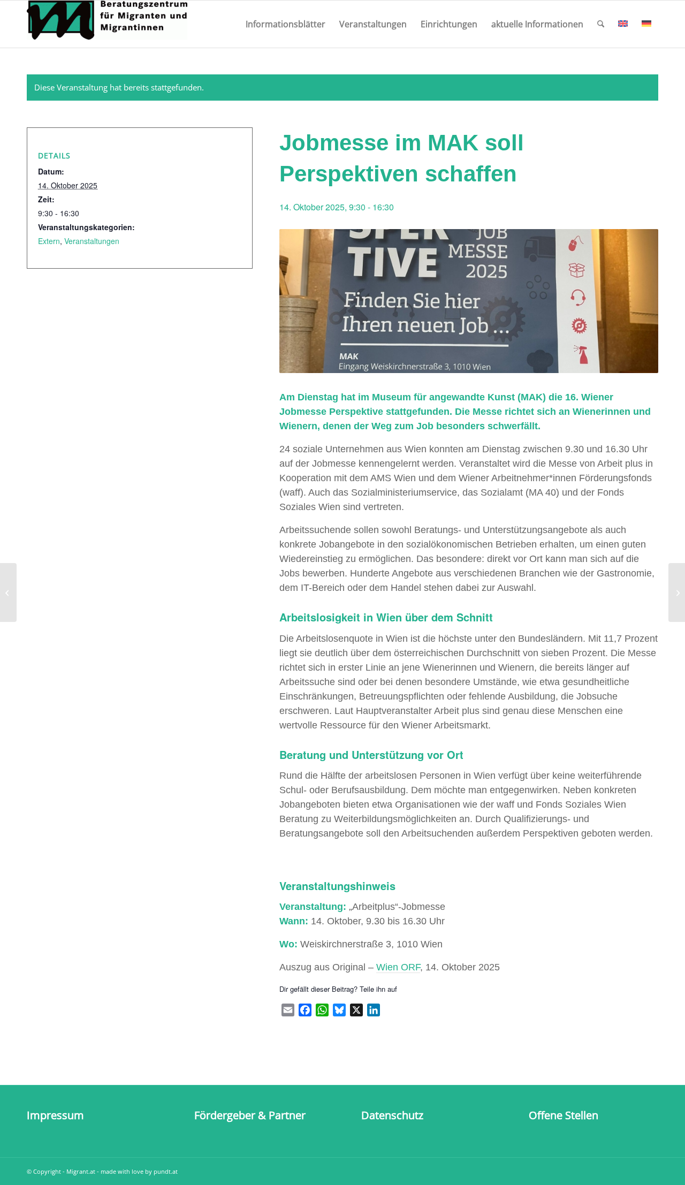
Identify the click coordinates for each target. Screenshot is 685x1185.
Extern (49, 241)
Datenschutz (392, 1115)
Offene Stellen (563, 1115)
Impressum (55, 1115)
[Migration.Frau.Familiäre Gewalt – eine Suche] (8, 592)
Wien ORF (398, 967)
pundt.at (166, 1171)
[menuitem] (285, 24)
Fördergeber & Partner (250, 1115)
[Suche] (600, 24)
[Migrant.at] (107, 24)
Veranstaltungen (91, 241)
